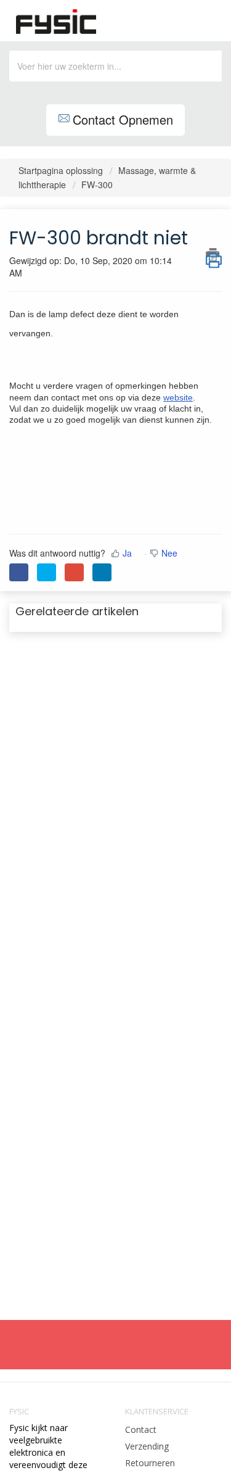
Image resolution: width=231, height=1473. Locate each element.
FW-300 (97, 184)
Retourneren (150, 1463)
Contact (140, 1429)
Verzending (147, 1446)
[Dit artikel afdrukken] (214, 255)
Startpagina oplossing (61, 170)
